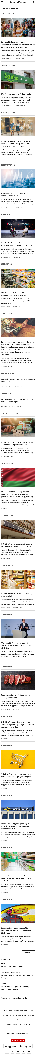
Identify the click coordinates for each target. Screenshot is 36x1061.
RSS (18, 1019)
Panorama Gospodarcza (22, 1033)
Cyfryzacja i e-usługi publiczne (10, 972)
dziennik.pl (8, 1024)
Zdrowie (3, 995)
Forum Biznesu (11, 1033)
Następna (27, 952)
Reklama (16, 1010)
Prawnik (3, 983)
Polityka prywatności (8, 1015)
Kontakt (5, 1010)
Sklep (30, 1029)
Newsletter (25, 1029)
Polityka (3, 963)
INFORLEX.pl (27, 1024)
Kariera (31, 1010)
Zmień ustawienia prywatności (25, 1015)
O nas (10, 1010)
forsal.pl (15, 1024)
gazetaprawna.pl (8, 1029)
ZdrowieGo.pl (17, 1029)
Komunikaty (23, 1010)
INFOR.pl (20, 1024)
